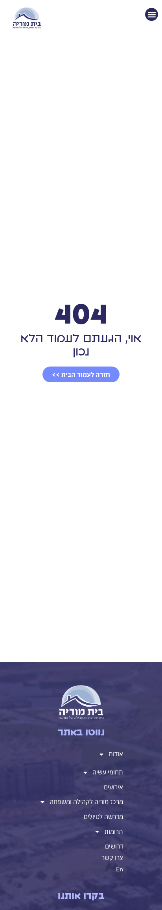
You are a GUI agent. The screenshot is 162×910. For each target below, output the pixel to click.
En (119, 869)
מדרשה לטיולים (103, 817)
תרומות (113, 832)
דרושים (114, 846)
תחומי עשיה (107, 772)
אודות (116, 754)
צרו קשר (112, 858)
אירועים (113, 787)
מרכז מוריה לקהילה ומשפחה (86, 802)
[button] (151, 14)
